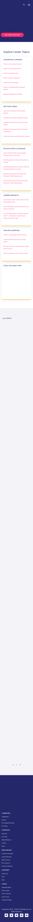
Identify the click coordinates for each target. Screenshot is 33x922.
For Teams (5, 826)
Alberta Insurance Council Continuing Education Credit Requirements (14, 175)
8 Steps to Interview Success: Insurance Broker (15, 124)
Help (3, 880)
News (3, 846)
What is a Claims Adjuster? (11, 78)
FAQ (3, 877)
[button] (24, 5)
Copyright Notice (6, 887)
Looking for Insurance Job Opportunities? (15, 118)
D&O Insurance (6, 860)
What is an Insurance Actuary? (12, 64)
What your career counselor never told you (16, 136)
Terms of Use (5, 897)
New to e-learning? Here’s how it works (15, 253)
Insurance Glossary (7, 866)
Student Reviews (6, 840)
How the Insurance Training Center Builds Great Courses (16, 247)
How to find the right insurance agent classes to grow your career (14, 154)
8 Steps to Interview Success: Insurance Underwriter (15, 130)
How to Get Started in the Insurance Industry (14, 112)
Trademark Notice (7, 900)
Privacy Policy (6, 890)
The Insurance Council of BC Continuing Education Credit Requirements (15, 182)
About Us (4, 833)
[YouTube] (26, 915)
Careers (4, 843)
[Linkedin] (21, 915)
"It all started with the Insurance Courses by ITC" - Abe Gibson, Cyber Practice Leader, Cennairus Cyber (15, 216)
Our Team (4, 837)
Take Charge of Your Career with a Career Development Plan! (16, 201)
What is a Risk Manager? (10, 82)
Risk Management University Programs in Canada (16, 161)
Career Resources (7, 857)
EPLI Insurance (6, 863)
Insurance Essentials (7, 853)
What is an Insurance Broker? (12, 69)
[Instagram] (16, 915)
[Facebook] (6, 915)
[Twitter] (11, 915)
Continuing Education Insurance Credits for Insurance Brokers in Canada (16, 168)
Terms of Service (6, 893)
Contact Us (5, 874)
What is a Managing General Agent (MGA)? (14, 88)
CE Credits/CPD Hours (8, 823)
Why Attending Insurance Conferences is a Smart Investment (16, 208)
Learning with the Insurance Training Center (14, 241)
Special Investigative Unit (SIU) (12, 94)
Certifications (5, 817)
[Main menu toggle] (29, 5)
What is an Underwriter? (10, 73)
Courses (4, 820)
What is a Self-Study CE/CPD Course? (15, 235)
